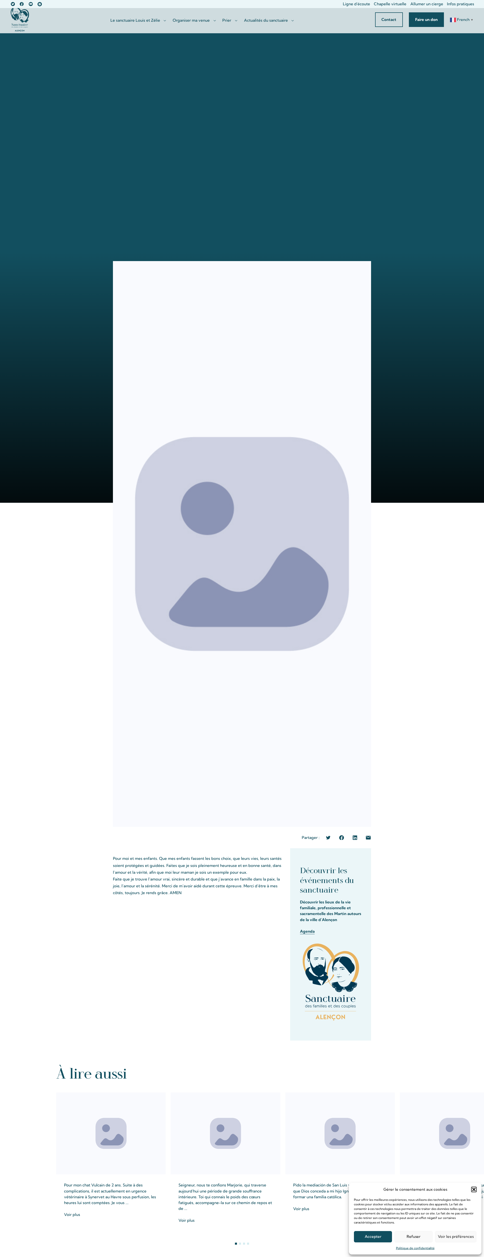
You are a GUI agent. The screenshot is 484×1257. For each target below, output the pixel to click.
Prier (226, 20)
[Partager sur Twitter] (328, 837)
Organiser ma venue (191, 20)
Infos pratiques (460, 4)
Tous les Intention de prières (395, 1073)
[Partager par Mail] (368, 837)
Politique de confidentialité (415, 1248)
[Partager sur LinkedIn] (355, 837)
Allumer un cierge (426, 4)
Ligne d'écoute (356, 4)
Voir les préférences (456, 1236)
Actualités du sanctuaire (266, 20)
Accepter (373, 1236)
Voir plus (72, 1214)
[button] (473, 1189)
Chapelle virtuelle (390, 4)
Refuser (413, 1236)
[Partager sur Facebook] (341, 837)
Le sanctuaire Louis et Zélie (135, 20)
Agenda (307, 931)
